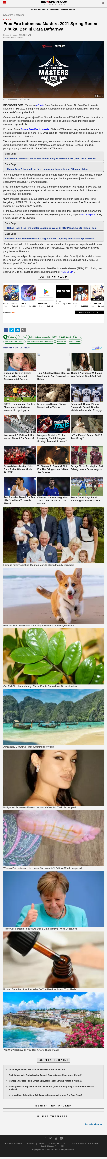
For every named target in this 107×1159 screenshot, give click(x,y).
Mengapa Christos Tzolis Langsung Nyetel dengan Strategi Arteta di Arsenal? (45, 1080)
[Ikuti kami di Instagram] (56, 1139)
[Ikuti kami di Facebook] (45, 1139)
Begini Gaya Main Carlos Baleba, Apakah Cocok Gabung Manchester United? (45, 1075)
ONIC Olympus (75, 341)
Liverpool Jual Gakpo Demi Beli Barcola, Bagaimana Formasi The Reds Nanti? (45, 1095)
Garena (78, 337)
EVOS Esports (88, 214)
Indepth (54, 9)
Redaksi (30, 1144)
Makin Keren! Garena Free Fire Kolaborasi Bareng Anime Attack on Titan (47, 169)
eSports (40, 105)
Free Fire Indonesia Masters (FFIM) (40, 341)
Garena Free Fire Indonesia (34, 129)
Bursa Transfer (39, 9)
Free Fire (22, 337)
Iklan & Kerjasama (48, 1146)
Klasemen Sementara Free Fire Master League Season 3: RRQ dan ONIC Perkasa (51, 158)
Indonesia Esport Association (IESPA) (43, 337)
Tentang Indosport (14, 1144)
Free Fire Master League (14, 341)
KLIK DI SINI (67, 272)
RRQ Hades (61, 341)
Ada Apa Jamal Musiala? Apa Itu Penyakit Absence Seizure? (37, 1069)
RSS (62, 1146)
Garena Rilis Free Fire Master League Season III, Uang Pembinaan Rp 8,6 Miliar (51, 238)
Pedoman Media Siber (58, 1144)
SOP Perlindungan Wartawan (85, 1144)
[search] (103, 3)
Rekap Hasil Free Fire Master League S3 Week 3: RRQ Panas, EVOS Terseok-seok (52, 228)
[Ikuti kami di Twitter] (50, 1139)
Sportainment (68, 9)
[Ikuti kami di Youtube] (61, 1139)
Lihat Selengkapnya (92, 1124)
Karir (41, 1144)
